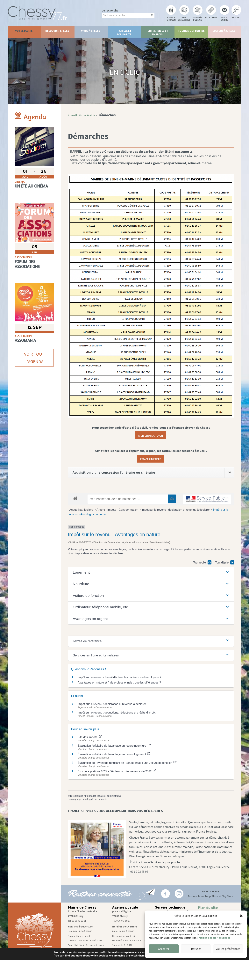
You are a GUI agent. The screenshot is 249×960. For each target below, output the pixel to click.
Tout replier (200, 562)
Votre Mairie (23, 31)
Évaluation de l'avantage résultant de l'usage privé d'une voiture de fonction (125, 762)
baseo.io (102, 799)
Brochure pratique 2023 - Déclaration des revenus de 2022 (115, 771)
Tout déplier (222, 562)
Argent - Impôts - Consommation (117, 509)
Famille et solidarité (124, 32)
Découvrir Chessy (57, 31)
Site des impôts (88, 737)
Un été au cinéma (31, 186)
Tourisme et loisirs (191, 31)
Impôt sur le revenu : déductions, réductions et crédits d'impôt (116, 712)
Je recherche (110, 10)
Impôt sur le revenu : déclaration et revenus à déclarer (175, 509)
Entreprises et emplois (158, 32)
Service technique (170, 907)
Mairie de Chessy (82, 907)
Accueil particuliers (81, 509)
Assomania (25, 340)
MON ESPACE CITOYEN (150, 435)
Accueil (72, 115)
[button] (241, 916)
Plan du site (208, 907)
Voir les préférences (228, 949)
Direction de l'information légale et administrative (96, 796)
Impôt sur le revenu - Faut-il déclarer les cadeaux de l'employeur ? (119, 677)
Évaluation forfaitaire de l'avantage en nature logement (112, 754)
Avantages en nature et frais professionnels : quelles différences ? (119, 682)
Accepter (163, 949)
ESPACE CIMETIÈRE (150, 458)
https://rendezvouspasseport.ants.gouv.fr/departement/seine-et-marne (155, 163)
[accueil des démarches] (75, 498)
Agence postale (125, 907)
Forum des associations (27, 264)
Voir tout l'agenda (34, 357)
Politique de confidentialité (214, 937)
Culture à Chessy (223, 31)
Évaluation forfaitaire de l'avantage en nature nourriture (112, 745)
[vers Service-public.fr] (207, 499)
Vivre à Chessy (90, 31)
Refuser (196, 949)
